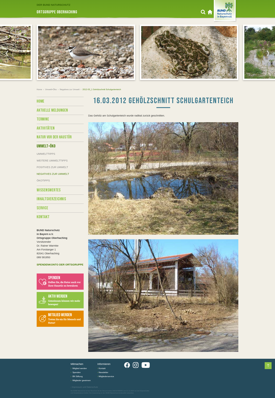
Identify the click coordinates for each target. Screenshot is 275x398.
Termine (43, 119)
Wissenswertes (49, 190)
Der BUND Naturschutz (53, 4)
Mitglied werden (79, 368)
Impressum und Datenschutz (84, 387)
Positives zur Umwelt (52, 167)
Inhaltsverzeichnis (51, 199)
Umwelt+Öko (51, 89)
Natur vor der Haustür (54, 137)
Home (39, 89)
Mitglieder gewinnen (81, 380)
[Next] (268, 53)
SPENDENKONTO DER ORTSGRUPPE (60, 264)
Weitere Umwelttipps (52, 160)
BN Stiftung (77, 376)
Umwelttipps (46, 153)
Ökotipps (43, 180)
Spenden (76, 372)
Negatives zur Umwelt (69, 89)
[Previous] (7, 53)
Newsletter (103, 372)
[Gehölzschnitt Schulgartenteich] (163, 178)
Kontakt (43, 216)
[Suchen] (203, 12)
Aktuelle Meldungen (52, 110)
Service (42, 208)
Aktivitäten (46, 128)
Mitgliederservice (106, 376)
